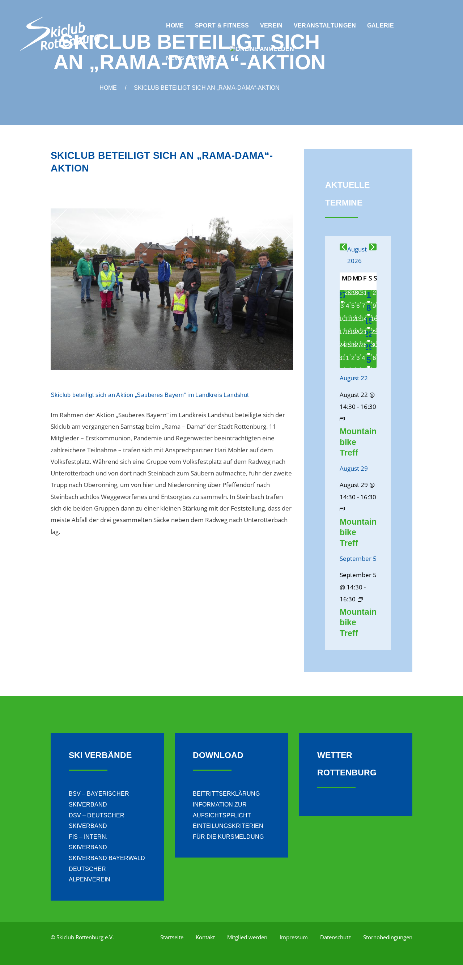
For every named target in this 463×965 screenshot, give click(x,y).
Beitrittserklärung (226, 794)
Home (108, 88)
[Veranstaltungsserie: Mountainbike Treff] (342, 419)
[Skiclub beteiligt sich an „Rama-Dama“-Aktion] (172, 289)
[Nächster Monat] (373, 247)
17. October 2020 (77, 186)
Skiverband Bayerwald (107, 858)
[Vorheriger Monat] (343, 247)
